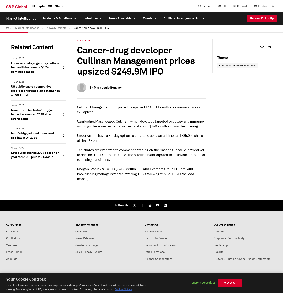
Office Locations (155, 252)
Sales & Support (154, 231)
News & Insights (56, 28)
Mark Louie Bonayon (108, 87)
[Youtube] (158, 205)
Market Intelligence (27, 28)
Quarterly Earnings (86, 245)
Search (207, 6)
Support (242, 6)
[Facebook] (142, 205)
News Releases (84, 238)
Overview (81, 231)
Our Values (12, 231)
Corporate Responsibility (229, 238)
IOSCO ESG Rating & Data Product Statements (242, 259)
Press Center (14, 252)
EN (224, 6)
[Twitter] (134, 205)
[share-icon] (269, 46)
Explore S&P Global (50, 6)
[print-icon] (262, 46)
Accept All (230, 282)
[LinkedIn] (165, 205)
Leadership (221, 245)
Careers (219, 231)
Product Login (266, 6)
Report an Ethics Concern (160, 245)
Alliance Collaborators (158, 259)
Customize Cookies (203, 282)
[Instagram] (150, 205)
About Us (11, 259)
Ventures (11, 245)
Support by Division (156, 238)
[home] (7, 28)
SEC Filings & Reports (88, 252)
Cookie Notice (123, 289)
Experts (218, 252)
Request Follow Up (262, 18)
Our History (13, 238)
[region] (141, 283)
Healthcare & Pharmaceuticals (237, 65)
